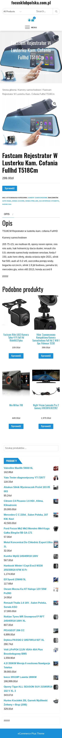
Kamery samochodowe (29, 90)
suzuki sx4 (6, 204)
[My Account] (29, 20)
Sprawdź (10, 188)
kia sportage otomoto (49, 201)
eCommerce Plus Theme (31, 733)
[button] (54, 103)
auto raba (6, 201)
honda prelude (31, 201)
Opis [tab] (7, 214)
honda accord (18, 201)
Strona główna (9, 90)
